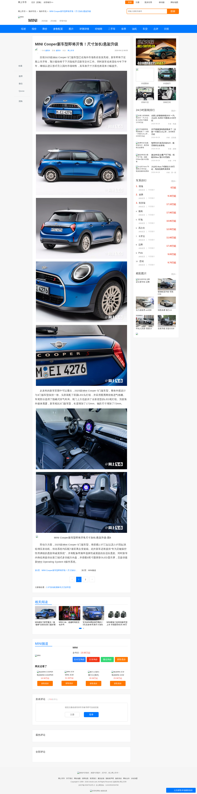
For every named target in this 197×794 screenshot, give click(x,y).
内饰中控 (145, 102)
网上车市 (22, 2)
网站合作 (126, 778)
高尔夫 (141, 228)
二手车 (111, 29)
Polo (140, 253)
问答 (166, 29)
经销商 (98, 29)
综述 (23, 29)
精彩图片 (141, 273)
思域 (141, 261)
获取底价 (121, 659)
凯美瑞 (142, 203)
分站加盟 (134, 778)
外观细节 (167, 83)
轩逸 (140, 219)
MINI (32, 20)
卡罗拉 (141, 236)
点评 (155, 29)
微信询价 (107, 659)
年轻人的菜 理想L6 (144, 328)
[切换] (38, 2)
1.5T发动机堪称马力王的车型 (58, 587)
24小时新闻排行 (145, 110)
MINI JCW (69, 675)
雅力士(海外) (93, 675)
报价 (34, 29)
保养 (123, 29)
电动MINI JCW (118, 675)
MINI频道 (41, 643)
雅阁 (140, 211)
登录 (130, 2)
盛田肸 (47, 50)
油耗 (134, 29)
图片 (71, 29)
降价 (44, 29)
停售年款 (63, 21)
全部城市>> (48, 2)
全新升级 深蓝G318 (166, 328)
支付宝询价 (79, 659)
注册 (137, 2)
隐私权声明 (110, 778)
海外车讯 (32, 11)
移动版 (162, 2)
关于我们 (69, 778)
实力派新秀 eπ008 (143, 310)
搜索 (172, 11)
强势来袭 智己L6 (165, 310)
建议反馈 (101, 778)
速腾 (141, 194)
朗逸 (141, 186)
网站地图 (77, 778)
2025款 (45, 21)
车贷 (145, 29)
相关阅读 (41, 602)
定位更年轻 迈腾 (143, 282)
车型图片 (151, 190)
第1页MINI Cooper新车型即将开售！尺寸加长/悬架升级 (57, 570)
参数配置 (58, 29)
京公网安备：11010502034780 (107, 785)
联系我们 (93, 778)
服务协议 (118, 778)
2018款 (54, 21)
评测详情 (84, 29)
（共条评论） (53, 699)
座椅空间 (167, 102)
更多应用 (148, 2)
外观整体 (145, 83)
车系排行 (141, 180)
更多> (173, 111)
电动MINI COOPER (45, 675)
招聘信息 (85, 778)
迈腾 (140, 244)
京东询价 (93, 659)
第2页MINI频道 (88, 570)
